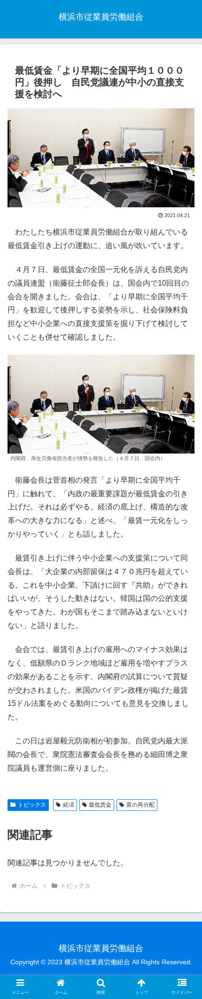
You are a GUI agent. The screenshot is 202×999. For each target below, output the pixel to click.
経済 (68, 805)
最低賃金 (100, 805)
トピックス (32, 805)
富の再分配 (140, 805)
